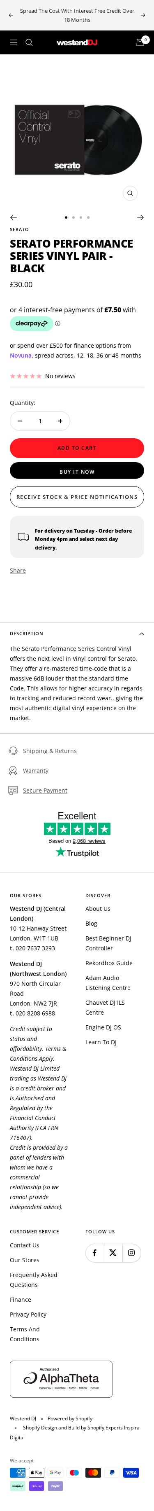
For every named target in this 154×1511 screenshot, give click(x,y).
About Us (97, 908)
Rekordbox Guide (109, 963)
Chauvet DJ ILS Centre (105, 1007)
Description (27, 633)
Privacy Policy (28, 1314)
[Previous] (13, 217)
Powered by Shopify (70, 1418)
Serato (19, 229)
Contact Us (24, 1245)
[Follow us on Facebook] (94, 1253)
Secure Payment (45, 790)
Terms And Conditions (25, 1334)
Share (18, 570)
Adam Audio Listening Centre (108, 983)
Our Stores (24, 1260)
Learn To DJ (101, 1042)
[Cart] (140, 42)
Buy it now (77, 471)
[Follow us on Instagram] (131, 1253)
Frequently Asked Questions (33, 1280)
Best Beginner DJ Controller (108, 943)
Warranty (35, 770)
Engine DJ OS (103, 1027)
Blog (91, 923)
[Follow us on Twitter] (113, 1253)
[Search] (29, 42)
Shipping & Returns (50, 751)
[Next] (140, 217)
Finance (20, 1299)
